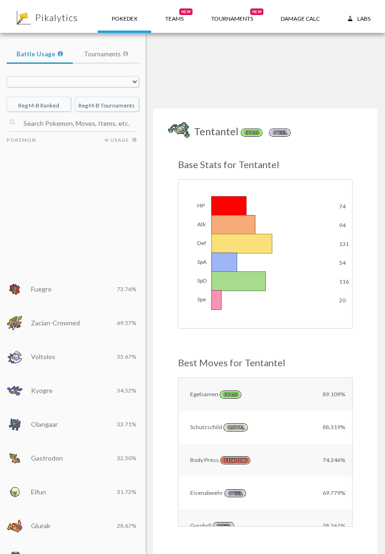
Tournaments (102, 54)
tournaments (236, 15)
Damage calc (300, 18)
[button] (174, 16)
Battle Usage (35, 54)
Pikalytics (56, 17)
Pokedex (125, 18)
